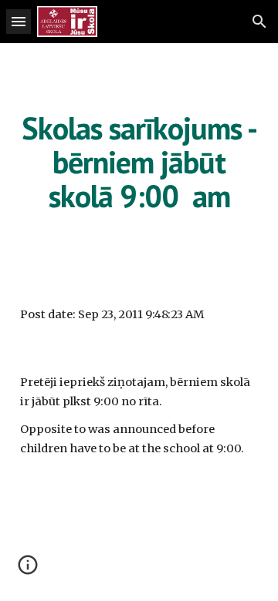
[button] (18, 21)
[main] (139, 162)
